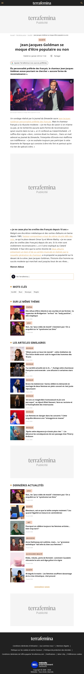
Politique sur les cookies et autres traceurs (26, 650)
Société (30, 35)
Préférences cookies (74, 654)
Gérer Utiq (61, 654)
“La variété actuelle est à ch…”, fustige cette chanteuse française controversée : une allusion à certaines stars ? (49, 370)
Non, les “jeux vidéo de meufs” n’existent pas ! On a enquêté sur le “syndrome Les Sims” (48, 328)
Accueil (12, 35)
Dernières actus (21, 35)
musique (28, 292)
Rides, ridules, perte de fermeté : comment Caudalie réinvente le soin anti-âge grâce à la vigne (48, 559)
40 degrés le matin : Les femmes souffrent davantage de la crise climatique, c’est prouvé (49, 574)
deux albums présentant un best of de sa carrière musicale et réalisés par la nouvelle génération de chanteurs (39, 252)
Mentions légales (63, 646)
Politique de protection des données (57, 650)
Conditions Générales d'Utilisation (25, 646)
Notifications (50, 654)
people (36, 292)
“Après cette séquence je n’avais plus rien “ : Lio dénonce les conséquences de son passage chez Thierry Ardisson (49, 434)
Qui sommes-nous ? (47, 646)
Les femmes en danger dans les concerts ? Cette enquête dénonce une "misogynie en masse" (46, 416)
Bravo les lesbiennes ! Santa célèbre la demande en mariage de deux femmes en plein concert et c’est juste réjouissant (49, 386)
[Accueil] (42, 2)
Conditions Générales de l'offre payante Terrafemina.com (23, 654)
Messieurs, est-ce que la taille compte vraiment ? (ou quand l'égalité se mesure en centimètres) (48, 511)
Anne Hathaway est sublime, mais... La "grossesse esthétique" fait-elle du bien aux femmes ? (47, 543)
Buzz (20, 292)
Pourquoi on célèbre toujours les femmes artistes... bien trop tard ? (48, 527)
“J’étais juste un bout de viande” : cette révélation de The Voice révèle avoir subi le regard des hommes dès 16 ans (49, 354)
